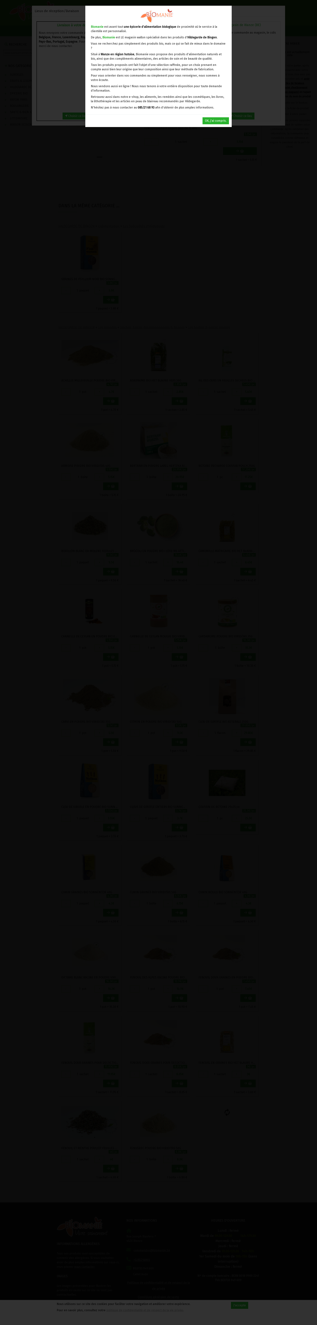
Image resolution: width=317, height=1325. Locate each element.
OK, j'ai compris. (216, 120)
